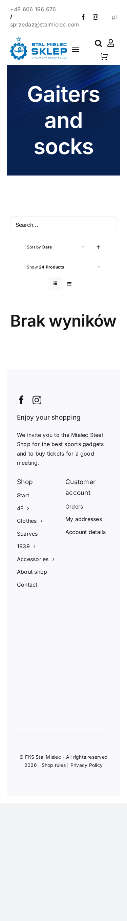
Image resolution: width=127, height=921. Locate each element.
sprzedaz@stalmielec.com (44, 24)
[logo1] (38, 39)
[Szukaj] (98, 43)
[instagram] (95, 17)
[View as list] (69, 283)
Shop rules (54, 765)
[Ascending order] (98, 247)
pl (114, 16)
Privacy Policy (86, 765)
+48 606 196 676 (34, 9)
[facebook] (83, 17)
